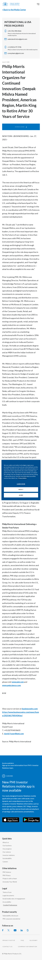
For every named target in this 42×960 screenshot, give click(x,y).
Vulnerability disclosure (10, 916)
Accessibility (7, 902)
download (20, 127)
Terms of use (7, 892)
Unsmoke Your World (10, 882)
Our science (7, 852)
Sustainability (7, 858)
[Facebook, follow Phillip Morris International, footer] (2, 930)
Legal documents (8, 895)
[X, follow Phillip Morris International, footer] (8, 930)
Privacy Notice (22, 478)
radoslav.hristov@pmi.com (17, 39)
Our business (7, 845)
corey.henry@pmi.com (16, 53)
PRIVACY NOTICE (9, 940)
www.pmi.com (18, 682)
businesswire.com (29, 709)
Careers (5, 862)
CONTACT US (7, 946)
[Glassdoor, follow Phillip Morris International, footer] (27, 930)
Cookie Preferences (10, 905)
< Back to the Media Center (14, 9)
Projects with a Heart (10, 878)
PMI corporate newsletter (11, 919)
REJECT (21, 489)
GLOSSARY (33, 940)
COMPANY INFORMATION (27, 946)
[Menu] (38, 4)
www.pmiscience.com (11, 685)
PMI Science (7, 872)
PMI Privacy (7, 875)
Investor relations (9, 855)
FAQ (22, 940)
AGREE (21, 495)
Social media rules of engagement (14, 899)
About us (6, 842)
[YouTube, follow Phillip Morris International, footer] (15, 930)
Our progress (7, 849)
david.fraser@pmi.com (14, 733)
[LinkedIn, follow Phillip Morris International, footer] (22, 930)
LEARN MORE (21, 484)
